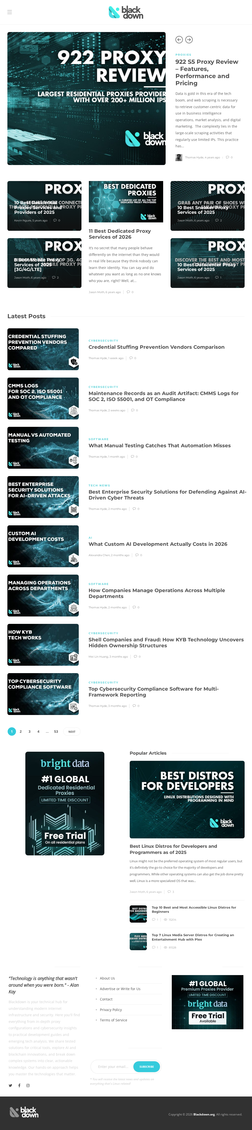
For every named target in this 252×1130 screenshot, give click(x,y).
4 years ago (212, 157)
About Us (107, 978)
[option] (126, 98)
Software (99, 439)
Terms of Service (113, 1020)
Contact (106, 999)
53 (56, 731)
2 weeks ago (116, 410)
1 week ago (116, 358)
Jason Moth (22, 277)
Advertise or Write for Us (120, 988)
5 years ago (39, 220)
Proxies (183, 54)
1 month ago (116, 456)
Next (71, 731)
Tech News (99, 485)
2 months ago (117, 509)
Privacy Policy (111, 1009)
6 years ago (38, 277)
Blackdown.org (204, 1114)
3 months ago (119, 656)
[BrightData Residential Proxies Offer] (207, 1001)
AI (91, 537)
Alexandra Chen (99, 555)
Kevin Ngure (22, 220)
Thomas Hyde (194, 157)
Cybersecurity (103, 340)
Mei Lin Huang (98, 656)
